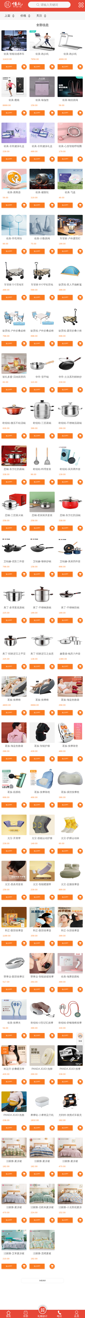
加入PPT (9, 67)
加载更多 (42, 1281)
